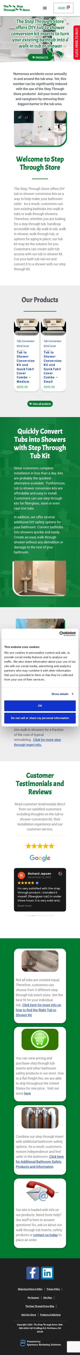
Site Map (47, 1297)
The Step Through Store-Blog (39, 1306)
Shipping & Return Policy (30, 1289)
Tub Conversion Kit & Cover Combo (25, 346)
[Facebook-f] (32, 1273)
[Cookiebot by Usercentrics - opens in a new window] (59, 633)
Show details (60, 694)
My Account (33, 1297)
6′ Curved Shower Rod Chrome (53, 355)
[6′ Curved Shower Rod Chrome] (49, 328)
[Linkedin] (47, 1273)
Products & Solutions (50, 1314)
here (27, 1093)
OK (40, 705)
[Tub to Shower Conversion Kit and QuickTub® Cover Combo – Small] (22, 328)
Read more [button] (25, 906)
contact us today (45, 1235)
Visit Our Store (28, 1314)
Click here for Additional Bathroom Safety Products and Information (40, 1162)
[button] (45, 8)
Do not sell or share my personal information (40, 718)
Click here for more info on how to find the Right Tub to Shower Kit (38, 1010)
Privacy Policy (53, 1289)
